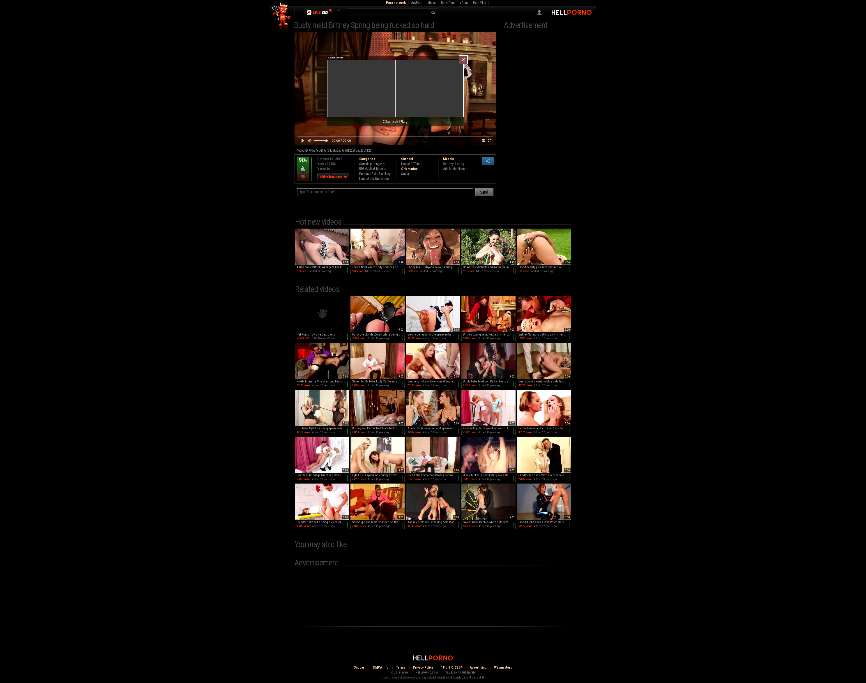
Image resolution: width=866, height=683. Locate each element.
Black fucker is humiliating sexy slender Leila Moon (489, 475)
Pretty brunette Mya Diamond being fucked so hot (323, 381)
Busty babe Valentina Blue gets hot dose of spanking (544, 381)
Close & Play (395, 121)
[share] (488, 161)
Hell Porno (281, 16)
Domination (382, 179)
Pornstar (364, 174)
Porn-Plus (479, 3)
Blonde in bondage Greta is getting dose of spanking (323, 475)
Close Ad (463, 59)
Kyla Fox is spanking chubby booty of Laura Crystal (378, 475)
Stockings (366, 164)
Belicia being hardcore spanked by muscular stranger (434, 334)
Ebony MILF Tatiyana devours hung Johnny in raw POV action (434, 267)
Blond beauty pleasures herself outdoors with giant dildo (544, 267)
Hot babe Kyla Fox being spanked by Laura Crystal (323, 428)
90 (302, 163)
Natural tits (366, 179)
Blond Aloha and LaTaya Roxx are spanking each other (544, 522)
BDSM (363, 169)
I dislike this (303, 177)
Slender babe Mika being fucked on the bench (323, 522)
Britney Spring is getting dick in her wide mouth (544, 334)
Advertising (478, 667)
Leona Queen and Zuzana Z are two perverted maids (544, 428)
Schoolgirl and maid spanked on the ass (378, 522)
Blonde (380, 169)
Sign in (539, 12)
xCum (464, 3)
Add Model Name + (455, 169)
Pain (374, 174)
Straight (406, 174)
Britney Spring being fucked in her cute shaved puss (489, 334)
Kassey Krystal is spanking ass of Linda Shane (489, 428)
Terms (400, 667)
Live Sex (318, 12)
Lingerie (379, 164)
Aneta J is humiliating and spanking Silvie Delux (434, 428)
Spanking (385, 174)
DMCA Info (380, 667)
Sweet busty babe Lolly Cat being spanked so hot (378, 381)
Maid (372, 169)
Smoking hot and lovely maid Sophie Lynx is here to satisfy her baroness (434, 381)
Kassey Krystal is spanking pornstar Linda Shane (434, 522)
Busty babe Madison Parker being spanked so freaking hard (489, 381)
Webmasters (503, 667)
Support (360, 667)
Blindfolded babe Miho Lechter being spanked (544, 475)
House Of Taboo (411, 164)
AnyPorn (416, 3)
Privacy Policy (423, 667)
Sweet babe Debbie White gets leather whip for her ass (489, 522)
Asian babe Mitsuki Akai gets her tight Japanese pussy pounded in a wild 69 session (323, 267)
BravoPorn (448, 3)
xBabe (432, 3)
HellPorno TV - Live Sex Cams (316, 334)
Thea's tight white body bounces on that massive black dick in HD (378, 267)
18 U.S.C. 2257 (451, 667)
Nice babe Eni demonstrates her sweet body (434, 475)
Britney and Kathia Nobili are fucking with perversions (378, 428)
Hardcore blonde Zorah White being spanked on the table (378, 334)
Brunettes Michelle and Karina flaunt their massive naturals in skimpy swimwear (489, 267)
